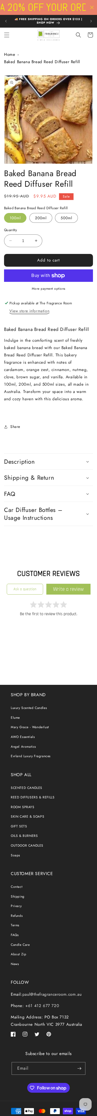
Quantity (10, 230)
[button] (7, 35)
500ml (66, 218)
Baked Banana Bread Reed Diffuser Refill (42, 62)
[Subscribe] (79, 1068)
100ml (15, 218)
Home (9, 54)
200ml (41, 218)
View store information (29, 311)
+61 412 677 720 (41, 1006)
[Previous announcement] (6, 21)
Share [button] (15, 426)
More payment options (48, 288)
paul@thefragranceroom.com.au (52, 994)
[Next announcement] (91, 21)
